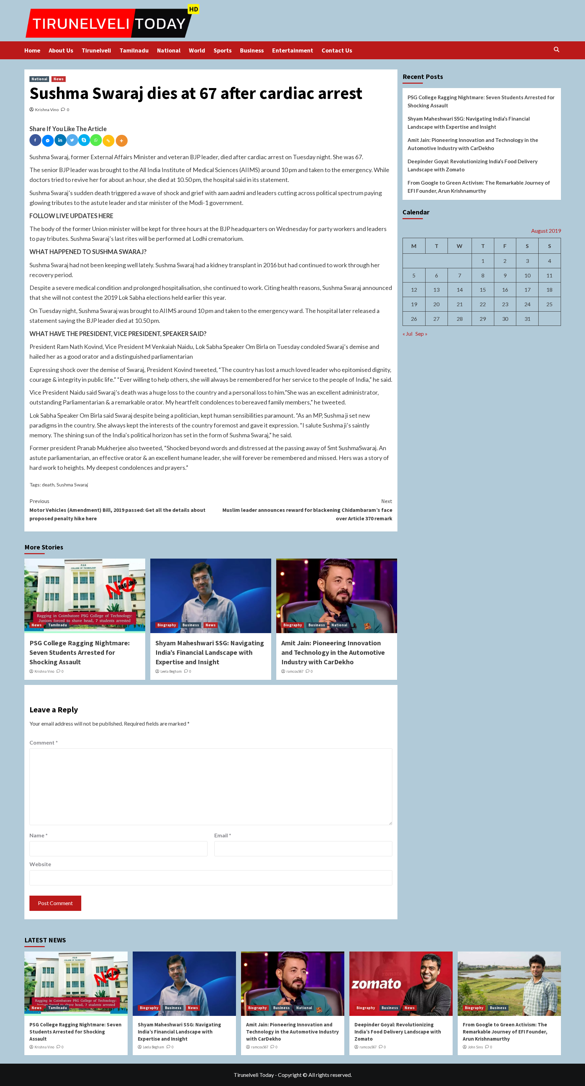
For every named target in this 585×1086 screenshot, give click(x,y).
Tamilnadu (134, 50)
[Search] (556, 50)
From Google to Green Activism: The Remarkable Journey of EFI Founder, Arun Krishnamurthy (479, 187)
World (197, 50)
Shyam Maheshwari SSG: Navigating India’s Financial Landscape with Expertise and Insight (209, 652)
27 (436, 318)
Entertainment (292, 50)
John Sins (475, 1047)
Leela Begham (171, 671)
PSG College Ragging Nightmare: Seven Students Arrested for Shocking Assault (79, 652)
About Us (61, 50)
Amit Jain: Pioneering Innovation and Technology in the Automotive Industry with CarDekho (333, 652)
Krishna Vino (47, 109)
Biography (166, 625)
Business (252, 50)
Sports (223, 50)
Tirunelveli (96, 50)
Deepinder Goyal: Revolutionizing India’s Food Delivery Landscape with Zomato (473, 165)
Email (222, 835)
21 (460, 304)
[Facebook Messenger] (48, 141)
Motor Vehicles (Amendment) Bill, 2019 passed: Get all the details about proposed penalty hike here (117, 510)
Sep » (421, 333)
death (48, 484)
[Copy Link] (108, 141)
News (58, 79)
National (168, 50)
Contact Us (337, 50)
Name (38, 835)
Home (32, 50)
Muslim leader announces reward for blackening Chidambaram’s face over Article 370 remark (307, 510)
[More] (122, 141)
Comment (43, 742)
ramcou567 (294, 671)
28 (460, 318)
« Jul (407, 333)
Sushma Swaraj (72, 484)
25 (549, 304)
